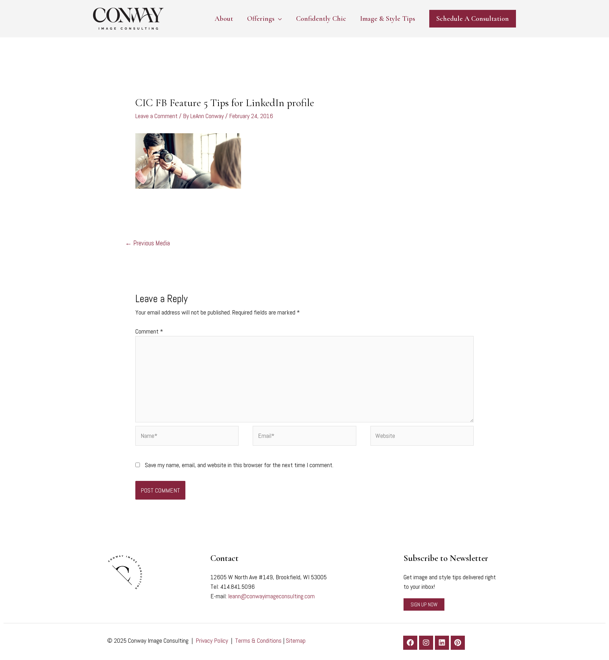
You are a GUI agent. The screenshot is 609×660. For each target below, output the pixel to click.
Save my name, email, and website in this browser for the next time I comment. (239, 465)
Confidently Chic (321, 18)
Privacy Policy (212, 640)
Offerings (261, 18)
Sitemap (296, 640)
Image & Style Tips (387, 18)
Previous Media (147, 243)
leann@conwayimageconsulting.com (271, 596)
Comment (149, 331)
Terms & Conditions (258, 640)
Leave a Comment (156, 116)
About (224, 18)
